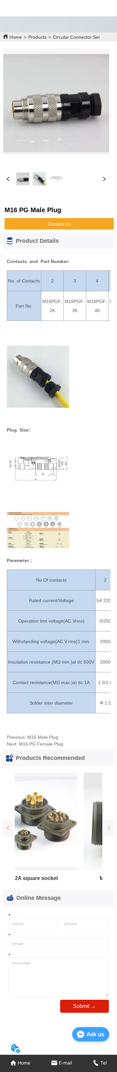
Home (15, 37)
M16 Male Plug (42, 737)
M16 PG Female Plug (41, 744)
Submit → (84, 1006)
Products (37, 37)
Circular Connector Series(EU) (84, 37)
